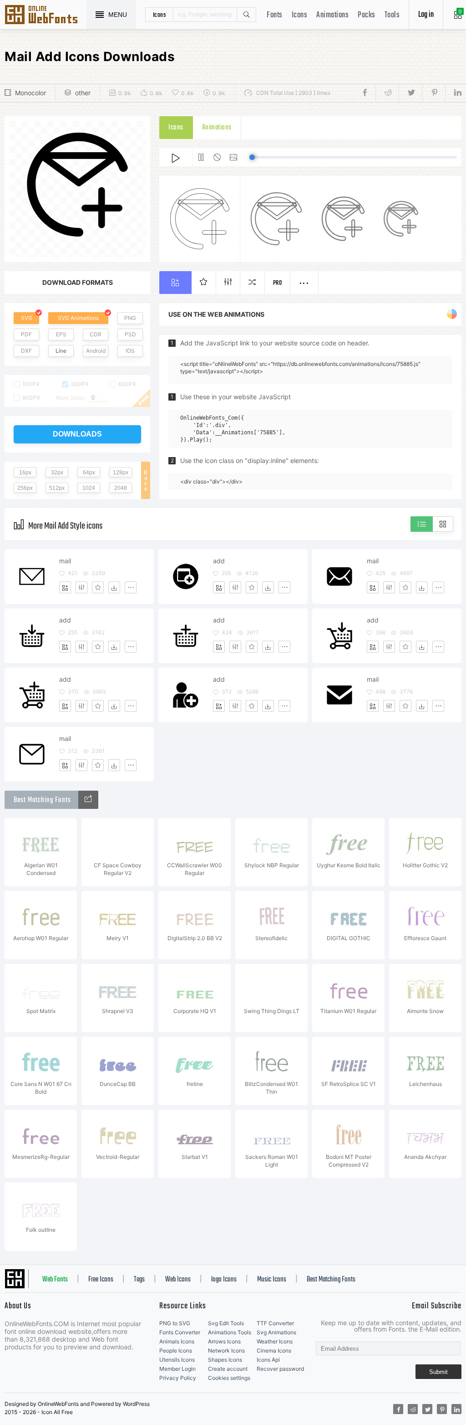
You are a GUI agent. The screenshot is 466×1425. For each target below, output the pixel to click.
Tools (392, 15)
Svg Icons (45, 15)
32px (57, 472)
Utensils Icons (177, 1359)
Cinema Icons (274, 1350)
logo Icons (224, 1280)
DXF (26, 350)
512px (57, 488)
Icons (300, 15)
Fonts (275, 15)
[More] (131, 587)
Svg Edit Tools (226, 1323)
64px (89, 472)
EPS (61, 334)
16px (25, 472)
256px (25, 488)
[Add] (65, 587)
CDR (95, 334)
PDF (26, 334)
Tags (139, 1280)
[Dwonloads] (114, 587)
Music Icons (271, 1280)
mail (65, 561)
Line (61, 350)
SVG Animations (78, 317)
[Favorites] (98, 587)
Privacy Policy (177, 1377)
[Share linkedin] (453, 93)
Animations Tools (229, 1332)
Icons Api (268, 1359)
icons (159, 14)
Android (96, 350)
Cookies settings (229, 1377)
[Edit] (81, 587)
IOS (130, 350)
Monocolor (30, 93)
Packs (366, 15)
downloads (77, 434)
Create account (228, 1368)
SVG (26, 317)
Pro (277, 283)
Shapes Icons (225, 1359)
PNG (130, 317)
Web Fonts (55, 1280)
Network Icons (226, 1350)
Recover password (280, 1368)
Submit (438, 1371)
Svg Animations (276, 1332)
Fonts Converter (179, 1332)
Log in (426, 14)
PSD (130, 334)
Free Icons (100, 1280)
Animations (332, 15)
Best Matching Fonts (331, 1280)
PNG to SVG (174, 1323)
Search (246, 14)
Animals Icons (176, 1341)
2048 (120, 488)
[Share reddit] (387, 93)
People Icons (175, 1350)
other (83, 93)
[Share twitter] (410, 93)
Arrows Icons (224, 1341)
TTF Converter (275, 1323)
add (219, 561)
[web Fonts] (88, 800)
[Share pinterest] (433, 93)
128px (120, 472)
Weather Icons (275, 1341)
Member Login (177, 1368)
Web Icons (178, 1280)
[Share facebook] (367, 93)
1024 (88, 488)
